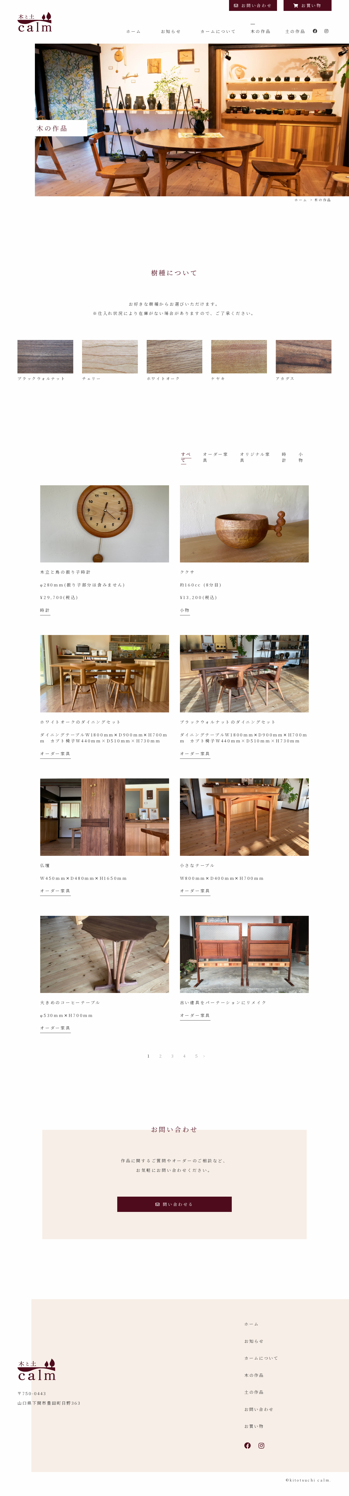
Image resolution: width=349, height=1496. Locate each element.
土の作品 (295, 31)
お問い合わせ (256, 5)
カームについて (218, 31)
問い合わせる (178, 1204)
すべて (186, 457)
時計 (284, 457)
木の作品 (261, 31)
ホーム (134, 31)
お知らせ (171, 31)
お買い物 (311, 5)
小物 (301, 457)
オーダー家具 (55, 753)
